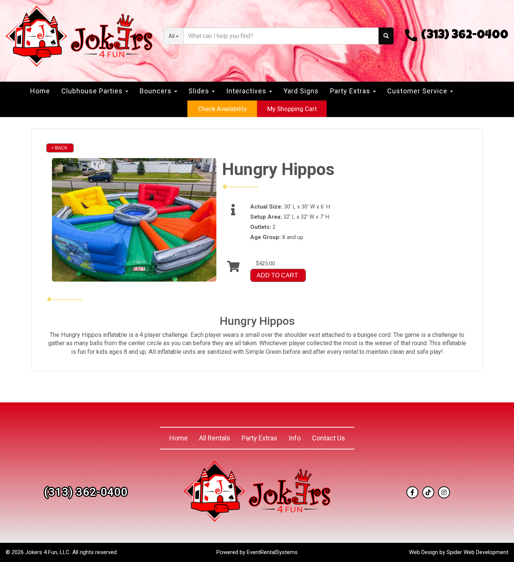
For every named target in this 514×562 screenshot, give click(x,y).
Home (40, 91)
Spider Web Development (477, 552)
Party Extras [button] (351, 91)
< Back (59, 148)
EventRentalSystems (272, 552)
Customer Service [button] (418, 91)
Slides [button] (200, 91)
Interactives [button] (247, 91)
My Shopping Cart (292, 109)
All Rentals (214, 438)
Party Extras (259, 438)
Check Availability (222, 109)
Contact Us (328, 438)
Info (295, 438)
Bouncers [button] (156, 91)
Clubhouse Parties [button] (93, 91)
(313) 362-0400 (464, 36)
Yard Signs (301, 91)
